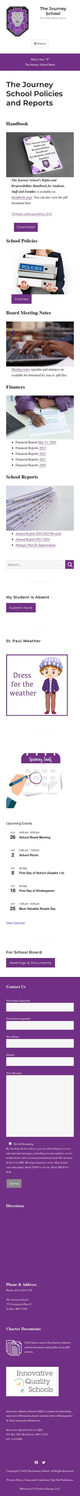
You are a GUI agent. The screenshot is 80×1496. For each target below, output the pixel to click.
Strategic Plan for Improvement (35, 545)
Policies (21, 299)
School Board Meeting (34, 837)
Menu (41, 43)
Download (26, 227)
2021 (42, 459)
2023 (42, 448)
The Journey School (53, 11)
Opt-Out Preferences (62, 1480)
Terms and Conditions (37, 1480)
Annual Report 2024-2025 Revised (38, 533)
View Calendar (15, 923)
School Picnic (29, 855)
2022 (42, 453)
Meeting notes (20, 369)
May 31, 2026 (47, 442)
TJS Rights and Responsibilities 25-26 (31, 214)
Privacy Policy (15, 1480)
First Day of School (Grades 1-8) (41, 873)
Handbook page (21, 197)
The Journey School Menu (40, 64)
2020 (42, 465)
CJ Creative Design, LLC (46, 1488)
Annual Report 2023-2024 (33, 539)
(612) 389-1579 (23, 1290)
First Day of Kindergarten (37, 891)
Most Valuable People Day (37, 909)
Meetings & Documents (30, 963)
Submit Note (20, 608)
